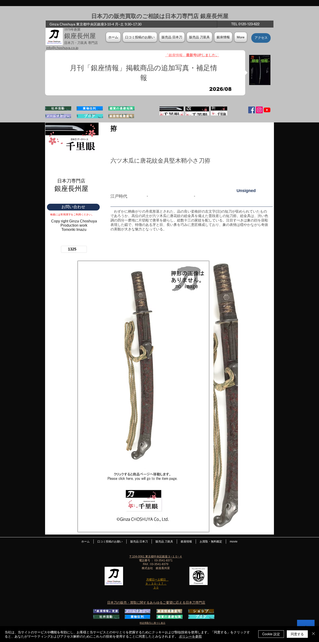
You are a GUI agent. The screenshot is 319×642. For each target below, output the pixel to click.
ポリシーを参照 (190, 636)
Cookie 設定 (271, 633)
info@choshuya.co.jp (62, 48)
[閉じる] (313, 634)
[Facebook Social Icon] (251, 110)
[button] (223, 37)
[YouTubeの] (267, 110)
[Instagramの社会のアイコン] (259, 110)
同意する (297, 633)
